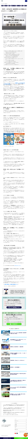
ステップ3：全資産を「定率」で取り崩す (11, 61)
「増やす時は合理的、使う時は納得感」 (10, 63)
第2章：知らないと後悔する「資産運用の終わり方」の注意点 (12, 54)
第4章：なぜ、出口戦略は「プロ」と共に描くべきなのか (11, 62)
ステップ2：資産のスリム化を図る (10, 60)
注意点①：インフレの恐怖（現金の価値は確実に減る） (12, 55)
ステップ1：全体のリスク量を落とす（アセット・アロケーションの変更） (14, 58)
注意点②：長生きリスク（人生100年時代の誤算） (12, 56)
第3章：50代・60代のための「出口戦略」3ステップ (10, 57)
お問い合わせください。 (17, 265)
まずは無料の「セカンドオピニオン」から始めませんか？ (11, 64)
